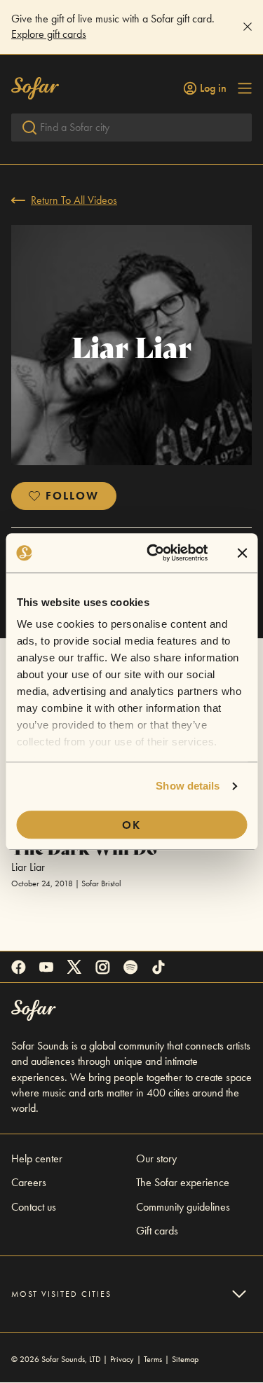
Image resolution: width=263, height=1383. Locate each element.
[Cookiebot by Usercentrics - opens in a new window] (154, 553)
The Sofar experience (182, 1182)
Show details (188, 786)
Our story (156, 1158)
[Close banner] (242, 553)
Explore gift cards (48, 34)
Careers (28, 1182)
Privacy (122, 1359)
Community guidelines (183, 1206)
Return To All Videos (74, 200)
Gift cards (157, 1230)
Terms (153, 1359)
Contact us (33, 1206)
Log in (213, 88)
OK (131, 825)
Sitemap (185, 1359)
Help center (36, 1158)
